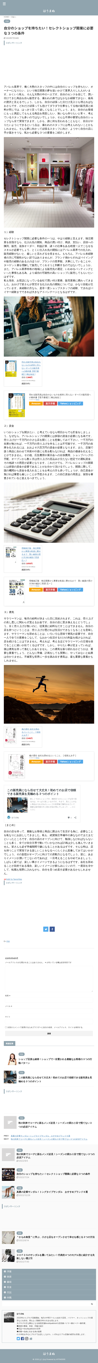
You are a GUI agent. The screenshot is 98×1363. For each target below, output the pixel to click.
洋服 (9, 1271)
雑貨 (9, 1276)
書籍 (9, 1282)
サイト (7, 1017)
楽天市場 (50, 403)
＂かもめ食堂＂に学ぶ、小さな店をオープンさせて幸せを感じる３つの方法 (56, 1237)
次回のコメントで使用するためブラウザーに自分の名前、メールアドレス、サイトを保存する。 (45, 1027)
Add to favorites (14, 879)
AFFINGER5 (60, 1359)
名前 (7, 995)
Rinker (37, 399)
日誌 (8, 941)
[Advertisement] (49, 64)
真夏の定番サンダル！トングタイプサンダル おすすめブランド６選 (40, 1136)
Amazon (35, 403)
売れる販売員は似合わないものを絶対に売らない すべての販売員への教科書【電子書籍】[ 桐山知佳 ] (31, 368)
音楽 (9, 1287)
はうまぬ (49, 10)
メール (8, 1006)
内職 (9, 1297)
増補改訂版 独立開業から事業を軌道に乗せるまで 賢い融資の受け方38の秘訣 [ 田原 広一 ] (31, 554)
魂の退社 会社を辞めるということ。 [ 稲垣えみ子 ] (31, 732)
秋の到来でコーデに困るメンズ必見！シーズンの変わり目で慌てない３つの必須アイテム (49, 1139)
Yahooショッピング (70, 403)
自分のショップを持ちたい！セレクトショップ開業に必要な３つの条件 (53, 1174)
